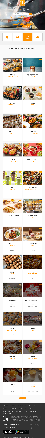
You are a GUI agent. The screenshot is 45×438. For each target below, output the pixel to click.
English (39, 1)
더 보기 (22, 398)
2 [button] (20, 42)
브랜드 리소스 (6, 408)
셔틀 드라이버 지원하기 (9, 411)
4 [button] (24, 42)
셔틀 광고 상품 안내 (8, 413)
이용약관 (30, 408)
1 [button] (19, 42)
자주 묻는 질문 (14, 408)
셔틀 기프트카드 (6, 405)
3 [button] (22, 42)
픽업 (28, 9)
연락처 (35, 405)
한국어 (27, 419)
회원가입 (31, 1)
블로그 (13, 405)
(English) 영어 (22, 419)
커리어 (30, 405)
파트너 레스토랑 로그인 (22, 405)
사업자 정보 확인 (27, 437)
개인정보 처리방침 (22, 408)
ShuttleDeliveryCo (14, 424)
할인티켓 (36, 411)
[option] (7, 37)
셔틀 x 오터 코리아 (28, 411)
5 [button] (25, 42)
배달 (20, 9)
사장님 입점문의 (19, 411)
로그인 (35, 1)
